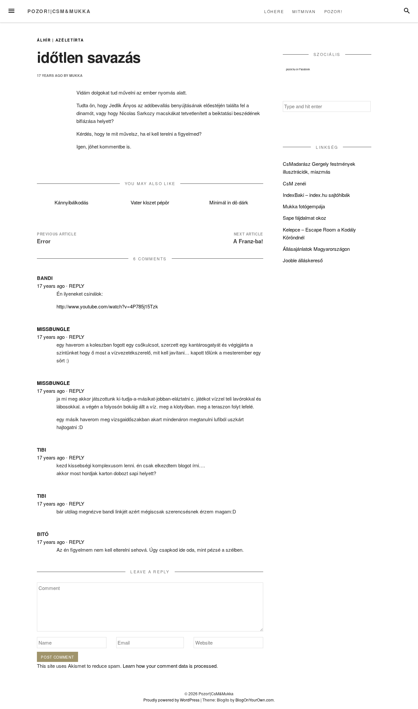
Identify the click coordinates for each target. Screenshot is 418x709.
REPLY (76, 285)
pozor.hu (290, 69)
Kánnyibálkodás (71, 202)
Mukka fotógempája (304, 206)
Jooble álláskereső (303, 260)
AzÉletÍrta (70, 40)
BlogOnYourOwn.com (254, 699)
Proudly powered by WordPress (171, 699)
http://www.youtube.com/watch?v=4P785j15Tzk (107, 306)
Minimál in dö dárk (228, 202)
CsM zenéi (294, 183)
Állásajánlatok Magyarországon (316, 248)
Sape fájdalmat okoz (304, 217)
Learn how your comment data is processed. (170, 665)
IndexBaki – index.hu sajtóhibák (316, 194)
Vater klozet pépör (150, 202)
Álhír (44, 40)
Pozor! (333, 11)
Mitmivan (303, 11)
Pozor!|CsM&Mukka (59, 11)
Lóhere (274, 11)
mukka (76, 75)
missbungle (53, 329)
